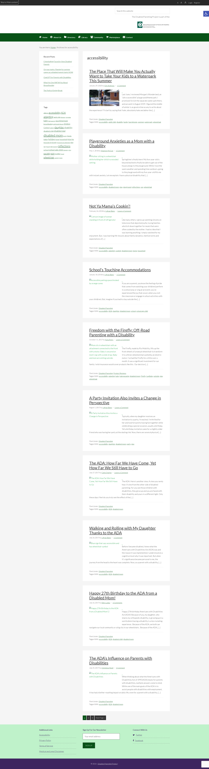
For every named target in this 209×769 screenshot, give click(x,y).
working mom (58, 158)
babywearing (124, 376)
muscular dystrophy (50, 142)
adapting (112, 251)
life (73, 139)
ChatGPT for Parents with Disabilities (57, 77)
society (47, 153)
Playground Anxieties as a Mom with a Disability (121, 143)
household (141, 251)
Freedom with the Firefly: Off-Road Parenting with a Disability (119, 332)
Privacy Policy (45, 740)
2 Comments (117, 603)
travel (62, 154)
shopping (65, 150)
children (67, 124)
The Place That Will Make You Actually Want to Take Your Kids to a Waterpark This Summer (122, 76)
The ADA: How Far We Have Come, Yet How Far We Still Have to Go (122, 465)
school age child (142, 311)
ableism (46, 113)
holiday (46, 139)
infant (70, 139)
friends (69, 136)
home (135, 251)
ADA (110, 311)
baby (117, 376)
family (126, 122)
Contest (47, 128)
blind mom (63, 121)
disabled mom (114, 187)
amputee (68, 117)
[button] (206, 14)
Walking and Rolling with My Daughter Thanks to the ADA (122, 530)
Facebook (139, 740)
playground (127, 187)
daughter (116, 311)
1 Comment (121, 86)
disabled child (118, 639)
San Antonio (132, 122)
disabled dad (59, 131)
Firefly (143, 376)
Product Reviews (119, 373)
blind (57, 121)
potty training (54, 146)
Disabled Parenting (106, 119)
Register (197, 3)
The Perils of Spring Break (53, 90)
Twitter (139, 735)
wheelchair (157, 122)
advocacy (63, 117)
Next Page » (100, 718)
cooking (118, 251)
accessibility (103, 122)
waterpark (148, 122)
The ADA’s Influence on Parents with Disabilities (120, 660)
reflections (136, 187)
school (133, 311)
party (129, 444)
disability (120, 122)
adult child (112, 122)
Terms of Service (46, 746)
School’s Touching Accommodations (120, 269)
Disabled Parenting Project (58, 16)
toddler (58, 154)
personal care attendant (63, 142)
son (142, 187)
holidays (51, 139)
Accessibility (44, 735)
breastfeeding (48, 124)
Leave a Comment (124, 211)
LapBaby (149, 376)
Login (190, 3)
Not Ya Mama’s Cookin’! (109, 206)
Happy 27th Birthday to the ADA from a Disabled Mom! (123, 595)
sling (70, 150)
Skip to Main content (9, 2)
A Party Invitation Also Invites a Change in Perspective (125, 400)
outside (156, 376)
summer (141, 122)
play (121, 187)
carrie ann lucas (58, 124)
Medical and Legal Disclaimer (51, 751)
